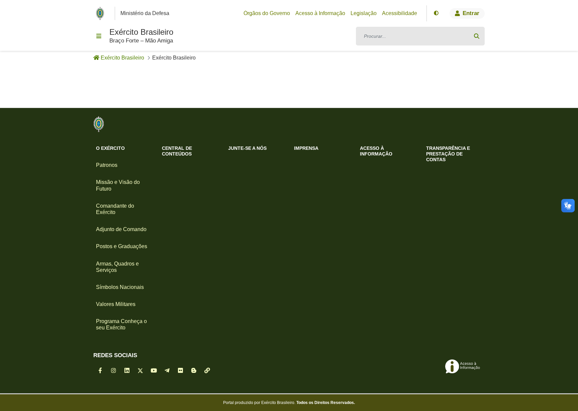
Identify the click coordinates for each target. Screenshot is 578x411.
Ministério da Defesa (144, 13)
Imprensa (306, 148)
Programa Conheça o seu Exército (121, 324)
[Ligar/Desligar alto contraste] (436, 13)
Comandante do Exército (115, 209)
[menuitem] (267, 13)
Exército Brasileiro (141, 31)
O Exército (110, 148)
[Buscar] (476, 36)
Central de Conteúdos (177, 151)
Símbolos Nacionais (120, 287)
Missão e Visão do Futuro (118, 185)
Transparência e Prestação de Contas (448, 153)
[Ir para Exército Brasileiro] (101, 13)
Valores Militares (115, 304)
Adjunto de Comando (121, 229)
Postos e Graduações (121, 246)
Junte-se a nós (247, 148)
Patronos (106, 165)
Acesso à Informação (376, 151)
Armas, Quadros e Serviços (117, 267)
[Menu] (98, 36)
